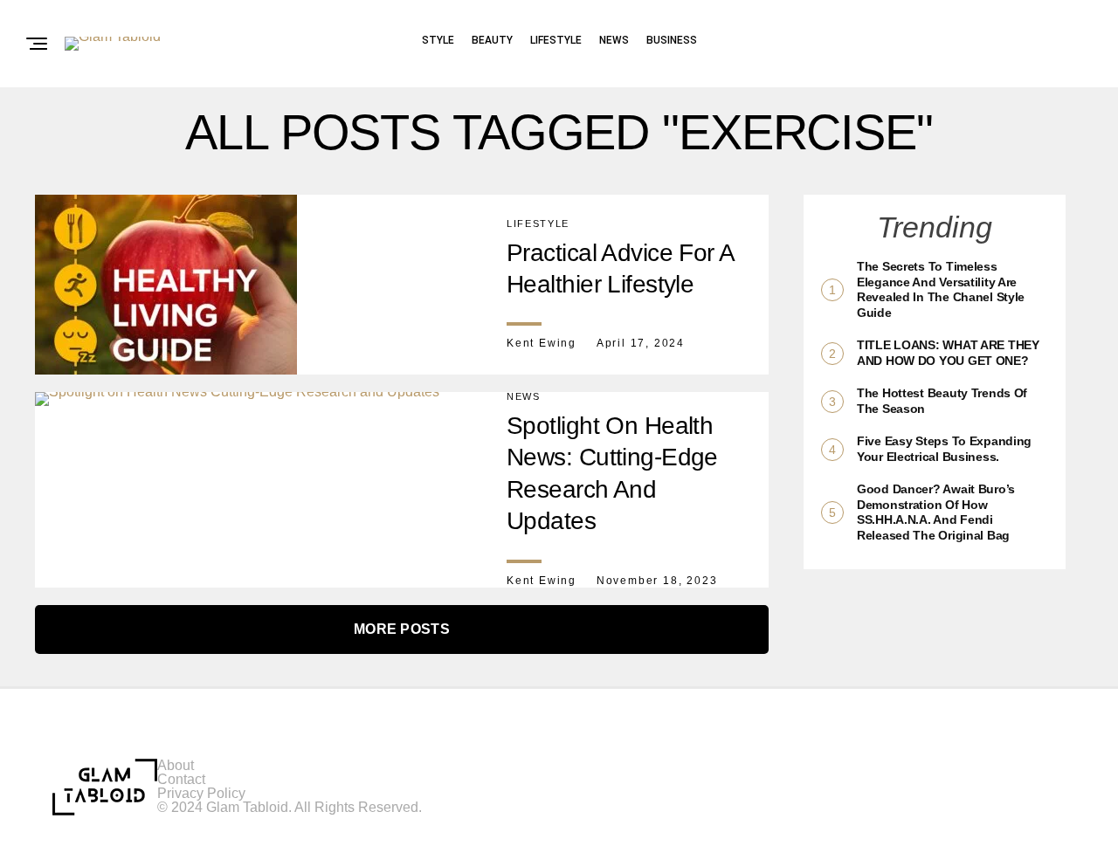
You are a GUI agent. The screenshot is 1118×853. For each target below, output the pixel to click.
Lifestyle (556, 40)
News (614, 40)
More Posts (402, 629)
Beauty (492, 40)
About (175, 765)
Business (671, 40)
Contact (181, 779)
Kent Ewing (541, 343)
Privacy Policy (201, 793)
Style (438, 40)
